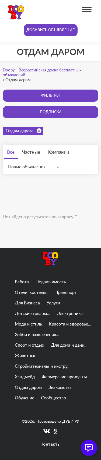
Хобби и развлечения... (37, 335)
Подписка (50, 112)
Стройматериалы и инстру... (43, 366)
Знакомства (60, 387)
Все (11, 152)
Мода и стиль (28, 324)
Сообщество (53, 398)
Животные (25, 356)
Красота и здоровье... (70, 324)
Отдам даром (19, 131)
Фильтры (50, 95)
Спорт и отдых (29, 345)
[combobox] (35, 167)
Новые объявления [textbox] (27, 167)
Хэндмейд (25, 377)
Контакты (50, 444)
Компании (58, 152)
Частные (31, 152)
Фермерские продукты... (66, 377)
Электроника (70, 313)
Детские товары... (32, 313)
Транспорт (66, 292)
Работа (22, 282)
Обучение (24, 398)
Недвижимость (51, 282)
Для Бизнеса (27, 303)
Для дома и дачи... (69, 345)
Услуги (53, 303)
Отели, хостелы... (32, 292)
